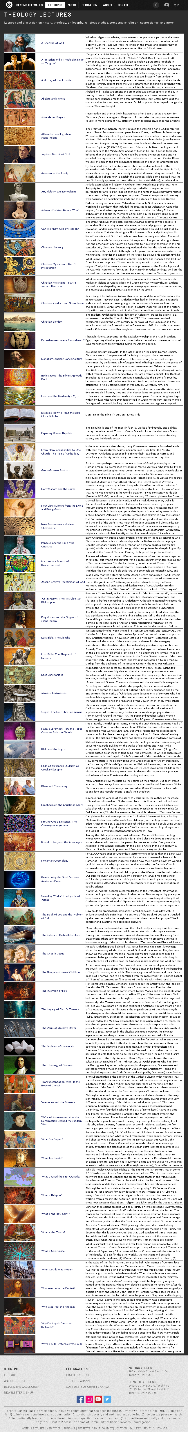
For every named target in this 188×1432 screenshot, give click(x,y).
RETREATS (84, 1428)
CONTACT (107, 1428)
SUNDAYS (69, 1428)
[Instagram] (89, 1399)
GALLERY (135, 1428)
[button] (72, 5)
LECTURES (37, 1428)
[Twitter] (107, 1399)
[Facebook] (80, 1399)
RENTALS (149, 1428)
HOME (25, 1428)
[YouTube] (98, 1399)
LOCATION (121, 1428)
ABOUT (96, 1428)
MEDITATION (53, 1428)
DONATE (162, 1428)
